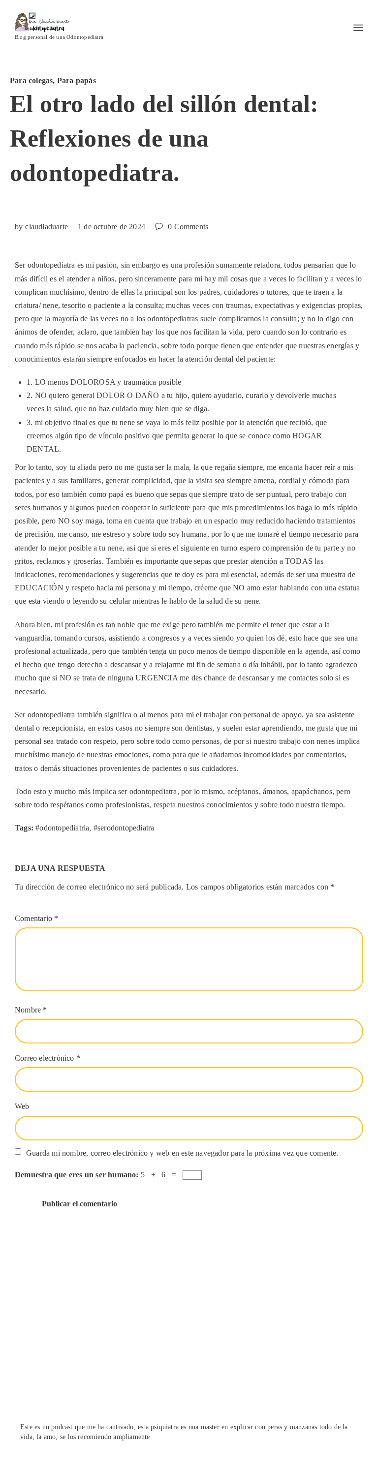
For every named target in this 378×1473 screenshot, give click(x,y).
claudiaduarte (46, 226)
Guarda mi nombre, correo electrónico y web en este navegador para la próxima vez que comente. (182, 1153)
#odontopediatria (62, 828)
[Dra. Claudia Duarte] (59, 22)
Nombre (31, 1010)
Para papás (76, 80)
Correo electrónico (47, 1058)
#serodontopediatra (124, 828)
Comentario (36, 918)
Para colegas (31, 80)
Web (22, 1106)
